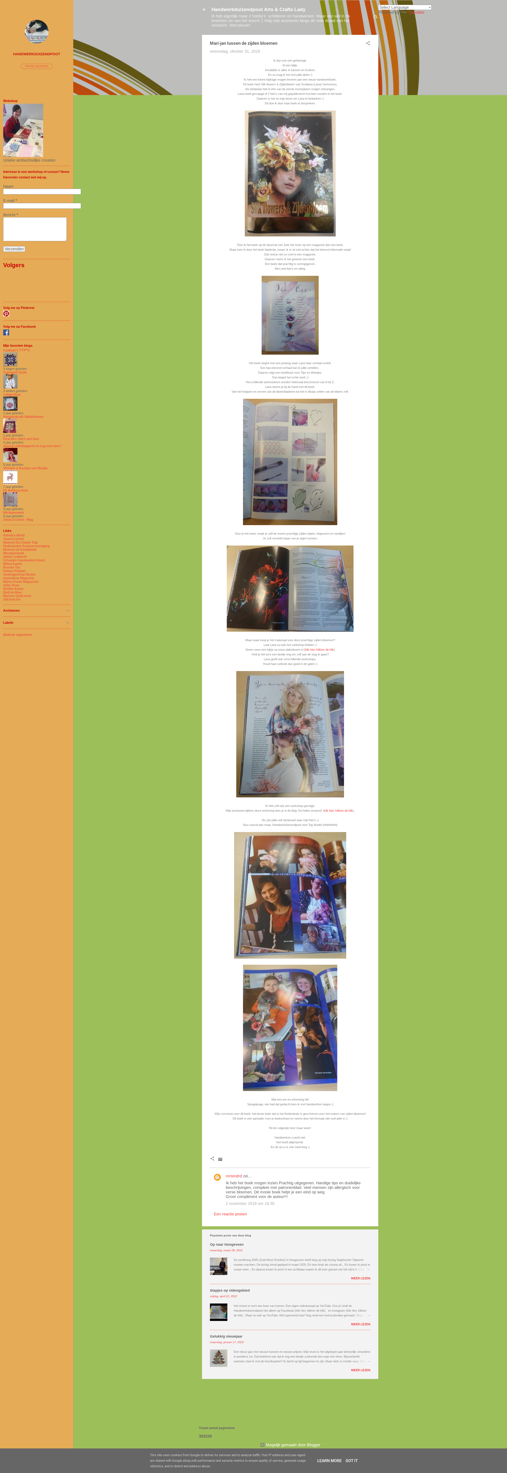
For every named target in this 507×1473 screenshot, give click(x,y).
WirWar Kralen (13, 588)
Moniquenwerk (13, 512)
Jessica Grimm (13, 539)
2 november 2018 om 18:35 (250, 1203)
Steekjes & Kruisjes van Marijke (25, 468)
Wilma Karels (12, 564)
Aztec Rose (11, 585)
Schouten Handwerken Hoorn (24, 560)
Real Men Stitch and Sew (21, 439)
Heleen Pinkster (14, 571)
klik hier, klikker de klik (319, 649)
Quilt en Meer (12, 592)
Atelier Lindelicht (15, 556)
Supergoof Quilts (15, 372)
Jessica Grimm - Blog (18, 519)
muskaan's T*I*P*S (16, 350)
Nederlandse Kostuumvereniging (26, 546)
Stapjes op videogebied (230, 1290)
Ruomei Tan (11, 567)
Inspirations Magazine (18, 578)
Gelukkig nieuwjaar (226, 1336)
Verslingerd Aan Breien (19, 574)
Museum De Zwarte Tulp (20, 542)
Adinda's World (14, 535)
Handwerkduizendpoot (36, 54)
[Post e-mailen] (220, 1160)
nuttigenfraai (12, 394)
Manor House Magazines (20, 581)
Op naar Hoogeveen (227, 1244)
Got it (352, 1460)
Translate (416, 12)
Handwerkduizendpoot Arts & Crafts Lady (258, 9)
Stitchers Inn (12, 599)
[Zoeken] (376, 17)
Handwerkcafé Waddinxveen (23, 416)
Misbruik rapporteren (17, 634)
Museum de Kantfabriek (19, 549)
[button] (368, 44)
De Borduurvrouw (15, 490)
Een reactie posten (230, 1214)
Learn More (329, 1460)
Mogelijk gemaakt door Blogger (292, 1445)
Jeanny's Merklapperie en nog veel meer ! (32, 446)
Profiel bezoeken (37, 66)
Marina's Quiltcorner (17, 596)
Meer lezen (360, 1278)
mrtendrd (234, 1176)
